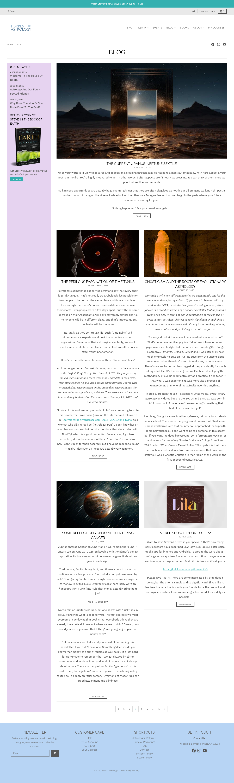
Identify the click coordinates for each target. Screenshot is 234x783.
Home (10, 44)
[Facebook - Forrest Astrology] (213, 44)
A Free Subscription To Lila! (185, 533)
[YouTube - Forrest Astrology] (224, 44)
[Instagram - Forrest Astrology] (218, 44)
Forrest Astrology (110, 770)
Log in (193, 11)
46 (158, 708)
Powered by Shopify (129, 770)
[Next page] (165, 709)
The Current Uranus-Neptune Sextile (142, 164)
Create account (207, 11)
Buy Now (16, 179)
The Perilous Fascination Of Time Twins (97, 282)
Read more (142, 216)
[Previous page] (118, 709)
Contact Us (199, 738)
